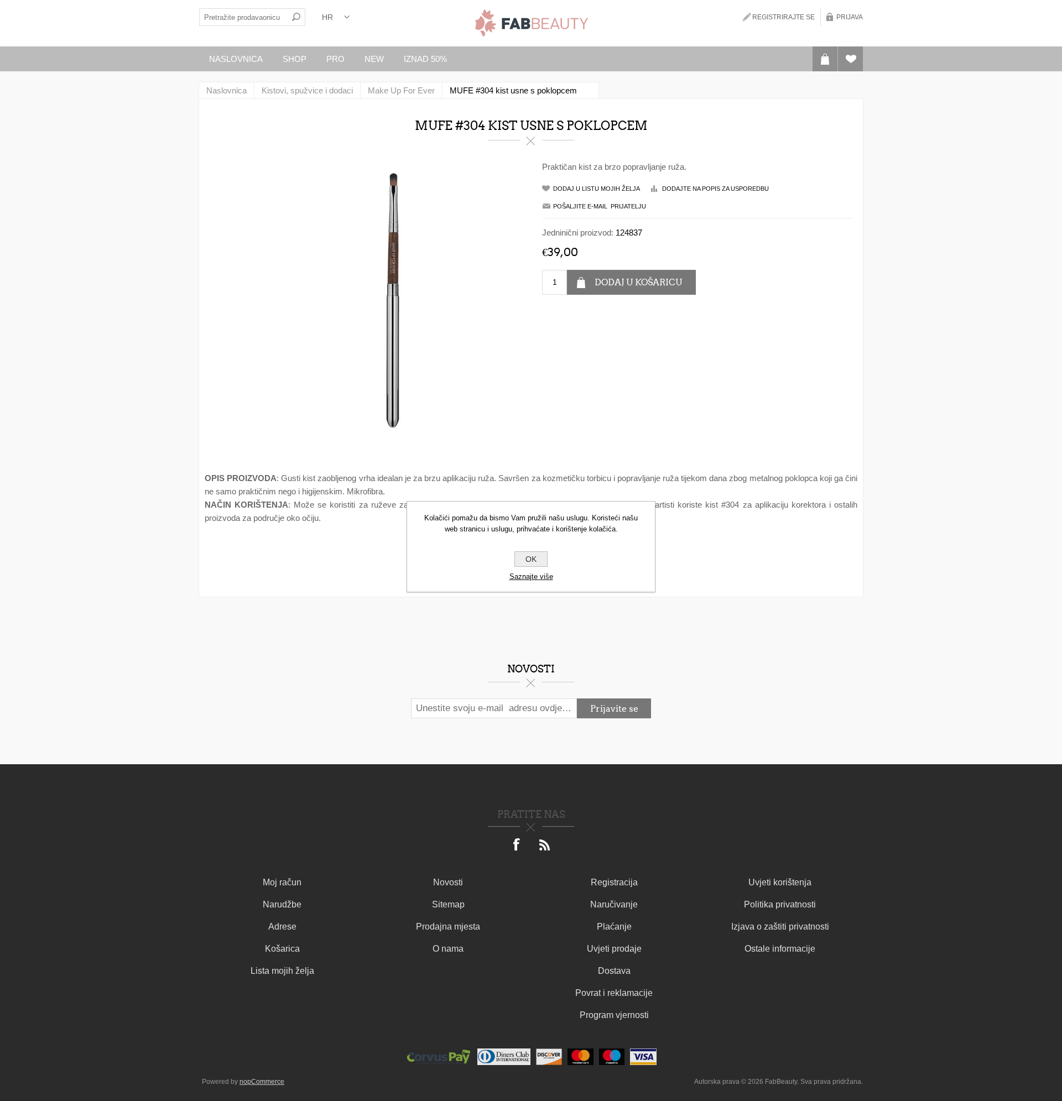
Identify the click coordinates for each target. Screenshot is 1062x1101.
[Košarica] (825, 58)
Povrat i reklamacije (614, 993)
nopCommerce (262, 1082)
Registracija (614, 882)
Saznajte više (531, 576)
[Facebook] (517, 845)
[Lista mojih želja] (850, 58)
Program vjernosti (614, 1015)
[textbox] (243, 17)
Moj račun (282, 882)
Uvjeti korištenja (779, 882)
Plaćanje (614, 926)
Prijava (849, 17)
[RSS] (545, 845)
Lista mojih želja (282, 970)
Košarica (282, 948)
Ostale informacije (780, 948)
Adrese (282, 926)
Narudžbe (282, 904)
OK (531, 559)
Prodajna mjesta (448, 926)
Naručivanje (614, 904)
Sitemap (448, 904)
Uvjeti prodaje (614, 948)
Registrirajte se (783, 17)
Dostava (614, 970)
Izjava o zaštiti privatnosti (780, 926)
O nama (448, 948)
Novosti (448, 882)
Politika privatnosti (780, 904)
